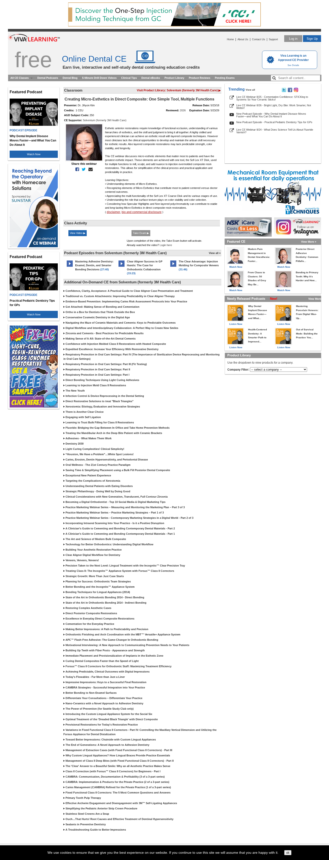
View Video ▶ (77, 233)
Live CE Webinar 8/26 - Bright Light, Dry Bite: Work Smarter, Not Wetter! (273, 106)
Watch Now (33, 154)
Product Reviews (199, 77)
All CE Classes (19, 77)
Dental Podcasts (47, 77)
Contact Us (258, 39)
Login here (166, 245)
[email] (89, 169)
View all (250, 89)
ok (288, 852)
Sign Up (312, 38)
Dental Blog (70, 77)
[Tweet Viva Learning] (284, 91)
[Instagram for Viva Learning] (297, 227)
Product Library (174, 77)
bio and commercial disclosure (142, 212)
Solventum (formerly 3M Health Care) (104, 120)
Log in (293, 38)
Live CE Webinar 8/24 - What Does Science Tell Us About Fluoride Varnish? (274, 131)
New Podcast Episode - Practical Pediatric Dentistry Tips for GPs (274, 122)
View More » (308, 241)
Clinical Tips (129, 77)
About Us (242, 39)
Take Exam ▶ (141, 233)
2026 (183, 110)
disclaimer (113, 212)
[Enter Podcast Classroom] (69, 266)
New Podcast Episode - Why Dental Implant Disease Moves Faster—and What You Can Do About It (271, 115)
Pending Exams (225, 77)
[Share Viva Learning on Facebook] (290, 91)
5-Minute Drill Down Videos (99, 77)
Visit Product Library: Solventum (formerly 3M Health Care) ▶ (179, 90)
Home (230, 39)
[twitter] (83, 169)
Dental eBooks (150, 77)
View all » (215, 253)
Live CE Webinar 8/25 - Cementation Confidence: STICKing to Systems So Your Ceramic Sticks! (272, 98)
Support (273, 39)
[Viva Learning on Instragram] (296, 91)
